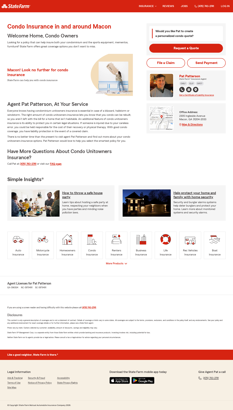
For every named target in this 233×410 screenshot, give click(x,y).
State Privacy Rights (67, 383)
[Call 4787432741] (182, 89)
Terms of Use (13, 383)
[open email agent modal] (189, 90)
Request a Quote (186, 48)
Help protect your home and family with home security (194, 195)
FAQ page (55, 163)
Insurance (146, 6)
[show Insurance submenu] (155, 6)
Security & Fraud (36, 378)
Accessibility (63, 378)
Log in (225, 6)
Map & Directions (192, 124)
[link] (16, 6)
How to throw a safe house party (82, 195)
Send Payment (206, 63)
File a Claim (166, 63)
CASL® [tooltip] (183, 83)
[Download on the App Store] (120, 380)
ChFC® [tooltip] (199, 83)
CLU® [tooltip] (191, 83)
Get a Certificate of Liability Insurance (196, 95)
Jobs (184, 6)
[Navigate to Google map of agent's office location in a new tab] (195, 89)
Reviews (168, 6)
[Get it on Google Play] (143, 380)
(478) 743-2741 (206, 6)
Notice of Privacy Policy (40, 383)
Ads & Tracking (15, 378)
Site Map (11, 387)
